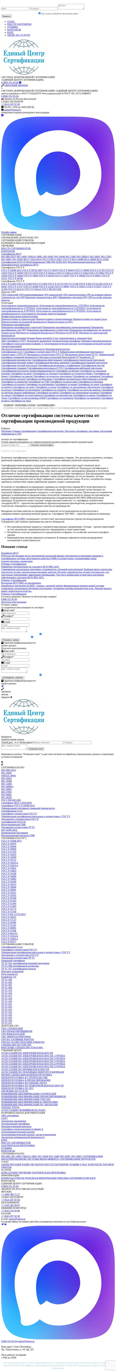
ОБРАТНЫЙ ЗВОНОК (16, 85)
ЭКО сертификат (10, 341)
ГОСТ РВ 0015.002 (51, 289)
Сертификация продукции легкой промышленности (28, 371)
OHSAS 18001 (35, 256)
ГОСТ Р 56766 (15, 278)
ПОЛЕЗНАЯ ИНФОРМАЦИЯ (41, 1178)
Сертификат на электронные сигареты (79, 392)
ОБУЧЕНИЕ (25, 1172)
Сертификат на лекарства (14, 381)
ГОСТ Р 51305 (39, 284)
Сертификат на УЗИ (38, 381)
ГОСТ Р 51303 (8, 284)
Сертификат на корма (66, 384)
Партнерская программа (13, 338)
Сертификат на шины (84, 395)
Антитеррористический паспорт (60, 343)
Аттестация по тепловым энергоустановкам (43, 313)
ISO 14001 (22, 256)
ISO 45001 (48, 256)
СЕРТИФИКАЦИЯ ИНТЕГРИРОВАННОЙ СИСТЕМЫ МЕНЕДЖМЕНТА (52, 1157)
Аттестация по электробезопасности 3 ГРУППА (61, 308)
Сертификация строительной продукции (84, 360)
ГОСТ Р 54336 (46, 275)
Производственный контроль (96, 341)
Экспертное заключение (39, 341)
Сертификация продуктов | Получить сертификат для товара (68, 431)
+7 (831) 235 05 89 (10, 1210)
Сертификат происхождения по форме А (22, 343)
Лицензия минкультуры (57, 349)
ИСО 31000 (103, 259)
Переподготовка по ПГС (60, 322)
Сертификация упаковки (14, 368)
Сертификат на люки (88, 384)
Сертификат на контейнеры (40, 384)
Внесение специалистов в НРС (42, 297)
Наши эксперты (44, 338)
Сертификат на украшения (86, 376)
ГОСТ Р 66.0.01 (16, 289)
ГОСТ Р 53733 (30, 273)
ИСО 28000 (90, 259)
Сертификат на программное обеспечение (78, 387)
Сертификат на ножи (23, 387)
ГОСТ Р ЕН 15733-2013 (91, 284)
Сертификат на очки (45, 387)
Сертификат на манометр (87, 398)
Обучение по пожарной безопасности (35, 332)
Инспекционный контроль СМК (85, 262)
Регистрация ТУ (70, 357)
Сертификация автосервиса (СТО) (45, 368)
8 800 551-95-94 (9, 1341)
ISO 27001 (106, 256)
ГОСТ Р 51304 (24, 284)
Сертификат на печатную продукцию (52, 376)
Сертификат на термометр (59, 398)
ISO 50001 (6, 259)
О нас (55, 338)
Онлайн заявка (8, 232)
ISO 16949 (59, 256)
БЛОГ (10, 32)
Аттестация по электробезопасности (20, 305)
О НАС (11, 21)
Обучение (6, 431)
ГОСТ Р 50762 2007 (32, 270)
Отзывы (31, 338)
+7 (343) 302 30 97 (10, 1205)
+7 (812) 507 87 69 (10, 104)
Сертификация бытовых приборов (52, 362)
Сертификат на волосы (13, 384)
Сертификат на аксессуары (63, 381)
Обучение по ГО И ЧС (66, 332)
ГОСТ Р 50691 (93, 275)
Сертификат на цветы (47, 392)
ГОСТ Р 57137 (15, 286)
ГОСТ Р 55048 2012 (11, 270)
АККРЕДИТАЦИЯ (11, 1164)
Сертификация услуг (12, 352)
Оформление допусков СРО (72, 297)
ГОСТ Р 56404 (66, 270)
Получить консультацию (13, 602)
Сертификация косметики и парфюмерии (59, 365)
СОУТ (22, 341)
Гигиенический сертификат (66, 341)
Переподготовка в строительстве (18, 319)
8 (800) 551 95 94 (9, 82)
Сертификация (45, 405)
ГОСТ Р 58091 (61, 286)
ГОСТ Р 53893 (30, 275)
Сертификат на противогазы (57, 395)
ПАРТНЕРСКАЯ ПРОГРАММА (49, 1172)
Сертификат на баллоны (90, 381)
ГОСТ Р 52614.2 (47, 273)
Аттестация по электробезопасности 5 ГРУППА (61, 311)
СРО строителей (9, 294)
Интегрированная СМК (38, 262)
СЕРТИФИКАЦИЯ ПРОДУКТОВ (77, 1159)
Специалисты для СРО (13, 297)
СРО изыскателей (53, 294)
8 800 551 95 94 (9, 599)
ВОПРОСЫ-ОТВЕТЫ (12, 1178)
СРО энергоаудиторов (74, 294)
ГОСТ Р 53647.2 (78, 286)
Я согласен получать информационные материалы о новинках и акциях (60, 637)
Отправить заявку (10, 640)
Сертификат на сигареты (53, 390)
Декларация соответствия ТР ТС (81, 354)
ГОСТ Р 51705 (97, 270)
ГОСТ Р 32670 (50, 270)
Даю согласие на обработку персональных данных (59, 14)
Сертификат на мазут (21, 373)
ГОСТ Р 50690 (81, 270)
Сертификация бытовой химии (17, 362)
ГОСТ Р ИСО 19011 (52, 259)
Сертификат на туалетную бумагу (75, 373)
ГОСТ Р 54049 (15, 275)
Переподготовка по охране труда (90, 319)
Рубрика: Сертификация (13, 451)
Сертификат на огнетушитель (27, 395)
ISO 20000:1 (83, 256)
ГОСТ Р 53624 (81, 273)
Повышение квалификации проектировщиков (66, 327)
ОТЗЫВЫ (12, 27)
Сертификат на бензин (67, 371)
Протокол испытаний (50, 357)
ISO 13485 (71, 256)
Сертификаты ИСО (11, 254)
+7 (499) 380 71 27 (10, 1194)
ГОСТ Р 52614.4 (64, 273)
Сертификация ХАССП (13, 262)
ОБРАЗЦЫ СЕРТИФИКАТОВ (73, 1178)
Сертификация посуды (93, 365)
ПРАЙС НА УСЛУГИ (18, 35)
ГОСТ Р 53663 (96, 273)
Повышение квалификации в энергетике (48, 330)
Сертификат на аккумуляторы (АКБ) (27, 398)
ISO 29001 (95, 256)
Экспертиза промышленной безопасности (23, 349)
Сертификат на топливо (45, 373)
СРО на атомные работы (98, 294)
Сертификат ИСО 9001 (13, 519)
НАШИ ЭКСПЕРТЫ (33, 1164)
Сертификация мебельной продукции (82, 368)
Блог (89, 338)
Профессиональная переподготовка (19, 316)
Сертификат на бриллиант (39, 379)
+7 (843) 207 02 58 (10, 1216)
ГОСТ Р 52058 (15, 273)
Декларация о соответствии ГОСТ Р (45, 354)
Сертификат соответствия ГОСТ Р (41, 352)
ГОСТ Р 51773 (55, 284)
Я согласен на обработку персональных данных (59, 634)
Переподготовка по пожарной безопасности (24, 322)
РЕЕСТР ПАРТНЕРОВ (19, 24)
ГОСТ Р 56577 (94, 286)
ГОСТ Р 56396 (30, 286)
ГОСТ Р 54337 (62, 275)
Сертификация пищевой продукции (89, 362)
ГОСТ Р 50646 (77, 275)
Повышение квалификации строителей (21, 327)
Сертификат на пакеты (20, 376)
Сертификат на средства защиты (83, 390)
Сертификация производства (16, 360)
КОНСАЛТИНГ (9, 1172)
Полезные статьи (25, 405)
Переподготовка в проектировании (54, 319)
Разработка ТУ (87, 357)
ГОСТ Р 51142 (46, 286)
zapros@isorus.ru (12, 109)
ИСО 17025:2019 (32, 259)
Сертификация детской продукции (19, 365)
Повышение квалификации (15, 324)
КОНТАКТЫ (14, 29)
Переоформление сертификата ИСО (20, 264)
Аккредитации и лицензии (73, 338)
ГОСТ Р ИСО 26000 (73, 259)
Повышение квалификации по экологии (90, 330)
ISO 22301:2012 (59, 262)
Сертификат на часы (20, 400)
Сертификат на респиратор (26, 390)
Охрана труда (8, 332)
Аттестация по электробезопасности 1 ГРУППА (64, 305)
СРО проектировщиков (31, 294)
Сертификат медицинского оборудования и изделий (80, 379)
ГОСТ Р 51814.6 (32, 289)
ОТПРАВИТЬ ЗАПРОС (12, 678)
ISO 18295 (17, 259)
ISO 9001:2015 (8, 256)
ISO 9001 (6, 1156)
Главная (8, 405)
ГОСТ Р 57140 (70, 284)
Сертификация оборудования (47, 360)
